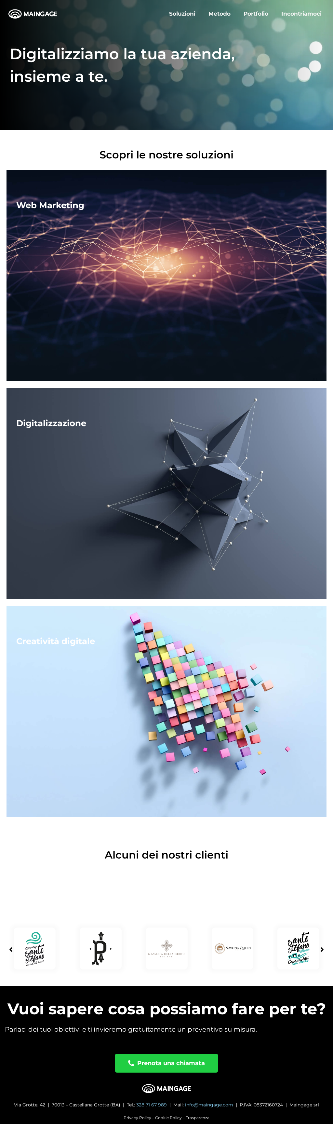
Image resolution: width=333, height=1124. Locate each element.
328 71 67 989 (151, 1105)
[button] (322, 949)
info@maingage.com (209, 1105)
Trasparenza (197, 1117)
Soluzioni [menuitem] (182, 13)
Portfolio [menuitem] (256, 13)
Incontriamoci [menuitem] (301, 13)
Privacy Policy (137, 1117)
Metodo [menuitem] (219, 13)
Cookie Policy (168, 1117)
